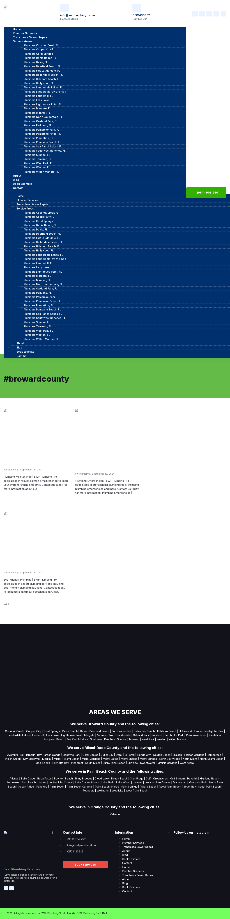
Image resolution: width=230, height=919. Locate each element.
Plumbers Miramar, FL (37, 112)
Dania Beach (70, 731)
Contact (18, 188)
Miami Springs (148, 758)
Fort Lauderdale (121, 731)
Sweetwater (147, 763)
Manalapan (179, 782)
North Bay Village (169, 758)
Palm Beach (57, 786)
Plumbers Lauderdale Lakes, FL (43, 87)
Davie (83, 731)
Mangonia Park (197, 782)
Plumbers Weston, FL (37, 167)
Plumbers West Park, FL (38, 163)
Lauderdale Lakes (19, 735)
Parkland (156, 735)
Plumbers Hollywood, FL (39, 83)
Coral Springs (51, 731)
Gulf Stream (177, 778)
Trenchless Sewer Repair (32, 204)
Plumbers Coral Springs (38, 53)
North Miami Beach (211, 758)
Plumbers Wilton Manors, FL (41, 171)
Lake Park (107, 782)
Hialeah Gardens (194, 755)
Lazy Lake (52, 735)
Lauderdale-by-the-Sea (208, 731)
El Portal (130, 755)
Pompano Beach (54, 739)
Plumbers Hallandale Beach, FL (43, 74)
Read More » (12, 497)
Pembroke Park (174, 735)
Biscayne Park (71, 755)
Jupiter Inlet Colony (61, 782)
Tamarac (133, 739)
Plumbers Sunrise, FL (37, 154)
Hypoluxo (13, 782)
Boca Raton (44, 778)
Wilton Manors (177, 739)
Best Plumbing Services (22, 869)
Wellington (103, 790)
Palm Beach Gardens (80, 786)
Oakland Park (141, 735)
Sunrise (121, 739)
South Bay (189, 786)
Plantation (215, 735)
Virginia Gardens (167, 763)
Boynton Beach (63, 778)
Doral (119, 755)
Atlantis (14, 778)
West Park (148, 739)
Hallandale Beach (144, 731)
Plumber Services (27, 200)
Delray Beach (119, 778)
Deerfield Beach (99, 731)
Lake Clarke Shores (87, 782)
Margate (89, 735)
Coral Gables (90, 755)
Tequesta (88, 790)
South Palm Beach (209, 786)
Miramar (102, 735)
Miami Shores (129, 758)
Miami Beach (71, 758)
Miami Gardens (91, 758)
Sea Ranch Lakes (77, 739)
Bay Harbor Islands (48, 755)
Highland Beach (209, 778)
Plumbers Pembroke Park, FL (41, 129)
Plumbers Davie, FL (36, 62)
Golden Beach (162, 755)
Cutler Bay (107, 755)
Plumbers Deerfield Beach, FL (42, 66)
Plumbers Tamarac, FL (37, 159)
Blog (19, 347)
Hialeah (177, 755)
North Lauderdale (120, 735)
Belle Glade (28, 778)
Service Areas (22, 41)
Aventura (12, 755)
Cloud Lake (102, 778)
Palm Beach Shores (107, 786)
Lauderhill (38, 735)
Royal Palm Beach (170, 786)
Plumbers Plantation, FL (38, 138)
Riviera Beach (148, 786)
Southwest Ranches (102, 739)
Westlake (117, 790)
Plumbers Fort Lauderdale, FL (42, 70)
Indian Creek (13, 758)
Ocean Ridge (25, 786)
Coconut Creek (14, 731)
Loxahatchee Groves (158, 782)
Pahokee (41, 786)
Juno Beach (28, 782)
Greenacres (160, 778)
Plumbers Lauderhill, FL (38, 95)
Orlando (115, 814)
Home (20, 195)
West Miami (187, 763)
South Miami (92, 763)
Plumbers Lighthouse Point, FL (43, 104)
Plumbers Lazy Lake (36, 100)
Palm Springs (129, 786)
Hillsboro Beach (166, 731)
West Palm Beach (137, 790)
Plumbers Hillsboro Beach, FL (42, 79)
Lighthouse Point (71, 735)
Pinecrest (77, 763)
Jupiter (42, 782)
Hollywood (185, 731)
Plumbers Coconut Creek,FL (41, 45)
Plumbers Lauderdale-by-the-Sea (45, 91)
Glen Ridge (136, 778)
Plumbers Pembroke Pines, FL (42, 133)
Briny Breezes (83, 778)
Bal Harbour (27, 755)
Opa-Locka (43, 763)
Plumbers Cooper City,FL (39, 49)
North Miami (190, 758)
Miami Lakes (110, 758)
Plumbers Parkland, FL (38, 125)
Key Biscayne (31, 758)
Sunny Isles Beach (114, 763)
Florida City (144, 755)
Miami (57, 758)
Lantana (137, 782)
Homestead (214, 755)
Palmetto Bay (60, 763)
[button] (95, 192)
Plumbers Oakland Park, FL (40, 121)
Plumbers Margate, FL (37, 108)
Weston (161, 739)
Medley (46, 758)
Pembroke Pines (196, 735)
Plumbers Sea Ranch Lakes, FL (43, 146)
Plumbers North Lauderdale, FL (43, 116)
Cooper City (33, 731)
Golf (148, 778)
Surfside (133, 763)
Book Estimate (25, 351)
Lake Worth (123, 782)
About (20, 343)
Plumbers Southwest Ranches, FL (45, 150)
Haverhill (192, 778)
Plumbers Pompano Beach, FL (42, 142)
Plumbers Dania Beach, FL (40, 57)
